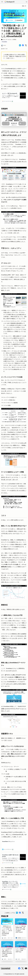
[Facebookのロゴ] (19, 968)
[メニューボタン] (2, 1)
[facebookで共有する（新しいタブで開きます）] (23, 45)
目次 (23, 6)
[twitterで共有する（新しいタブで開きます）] (26, 45)
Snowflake (5, 41)
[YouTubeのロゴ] (26, 968)
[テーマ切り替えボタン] (26, 2)
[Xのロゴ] (23, 968)
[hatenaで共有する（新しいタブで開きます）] (20, 45)
